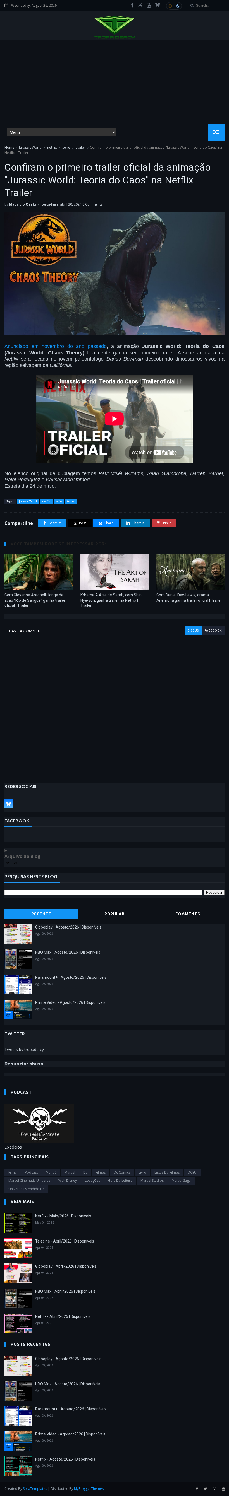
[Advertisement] (114, 82)
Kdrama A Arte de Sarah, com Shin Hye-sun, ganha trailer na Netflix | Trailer (111, 600)
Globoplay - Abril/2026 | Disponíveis (66, 1266)
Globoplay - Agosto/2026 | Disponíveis (68, 927)
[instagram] (214, 1489)
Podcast (31, 1172)
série (66, 147)
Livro (142, 1172)
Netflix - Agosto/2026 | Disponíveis (65, 1459)
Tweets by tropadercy (24, 1049)
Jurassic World (30, 147)
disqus (193, 630)
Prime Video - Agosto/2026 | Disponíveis (70, 1002)
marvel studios (152, 1180)
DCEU (192, 1172)
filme (12, 1172)
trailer (80, 147)
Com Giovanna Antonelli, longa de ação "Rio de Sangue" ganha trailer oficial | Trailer (34, 600)
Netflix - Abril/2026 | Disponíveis (62, 1316)
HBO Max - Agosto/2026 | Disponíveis (67, 952)
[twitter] (205, 1489)
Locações (92, 1180)
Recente (41, 914)
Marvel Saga (181, 1180)
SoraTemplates (35, 1488)
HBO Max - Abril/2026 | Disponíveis (65, 1291)
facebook (213, 630)
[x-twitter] (140, 5)
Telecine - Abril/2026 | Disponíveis (64, 1241)
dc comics (122, 1172)
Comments (187, 914)
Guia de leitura (120, 1180)
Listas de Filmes (167, 1172)
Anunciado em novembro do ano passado (55, 346)
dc (85, 1172)
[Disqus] (114, 705)
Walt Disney (67, 1180)
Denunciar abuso (23, 1064)
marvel (70, 1172)
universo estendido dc (26, 1188)
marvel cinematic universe (29, 1180)
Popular (114, 914)
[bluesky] (157, 5)
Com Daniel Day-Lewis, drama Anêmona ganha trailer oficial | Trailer (189, 598)
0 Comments (92, 204)
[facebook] (132, 5)
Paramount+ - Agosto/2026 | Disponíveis (70, 977)
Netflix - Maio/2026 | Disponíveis (63, 1216)
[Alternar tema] (174, 6)
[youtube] (149, 5)
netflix (52, 147)
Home (9, 147)
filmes (101, 1172)
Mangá (51, 1172)
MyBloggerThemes (89, 1488)
